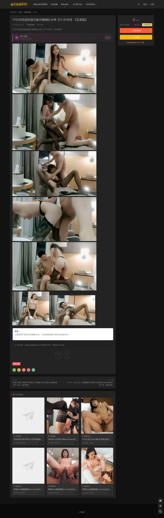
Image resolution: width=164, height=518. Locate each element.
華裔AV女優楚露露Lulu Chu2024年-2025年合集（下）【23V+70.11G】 (97, 489)
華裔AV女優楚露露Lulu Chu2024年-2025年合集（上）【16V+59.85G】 (28, 489)
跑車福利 (64, 4)
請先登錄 (137, 30)
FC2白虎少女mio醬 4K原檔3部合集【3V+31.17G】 (96, 439)
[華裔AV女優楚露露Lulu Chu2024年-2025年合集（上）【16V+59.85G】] (28, 466)
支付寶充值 (77, 4)
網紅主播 (16, 364)
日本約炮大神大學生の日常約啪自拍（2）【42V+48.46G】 (28, 439)
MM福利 (82, 512)
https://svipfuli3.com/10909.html (38, 345)
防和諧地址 (90, 4)
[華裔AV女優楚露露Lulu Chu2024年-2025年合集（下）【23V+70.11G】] (97, 466)
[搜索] (139, 4)
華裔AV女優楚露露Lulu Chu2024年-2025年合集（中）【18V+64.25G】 (63, 489)
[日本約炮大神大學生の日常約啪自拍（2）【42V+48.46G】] (28, 415)
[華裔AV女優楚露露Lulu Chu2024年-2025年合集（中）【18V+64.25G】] (63, 466)
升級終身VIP (147, 25)
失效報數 (54, 4)
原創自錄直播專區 (40, 4)
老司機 (19, 4)
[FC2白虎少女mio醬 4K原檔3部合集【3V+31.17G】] (97, 415)
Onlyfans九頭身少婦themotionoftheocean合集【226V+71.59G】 (63, 439)
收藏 (137, 37)
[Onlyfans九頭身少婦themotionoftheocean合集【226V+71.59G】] (63, 415)
